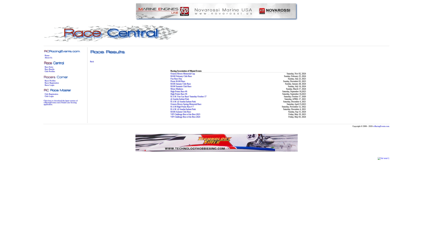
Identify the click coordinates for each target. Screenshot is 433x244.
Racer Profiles (50, 81)
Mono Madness (176, 89)
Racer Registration (52, 83)
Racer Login (49, 85)
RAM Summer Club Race (180, 86)
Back (92, 61)
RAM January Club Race (180, 84)
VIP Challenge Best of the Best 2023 (185, 114)
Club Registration (51, 94)
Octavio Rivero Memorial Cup (182, 73)
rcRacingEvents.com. (381, 126)
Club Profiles (50, 71)
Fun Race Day (176, 79)
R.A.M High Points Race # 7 (182, 106)
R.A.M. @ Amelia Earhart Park (183, 101)
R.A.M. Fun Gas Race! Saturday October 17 (188, 96)
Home (47, 55)
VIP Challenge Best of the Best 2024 (185, 117)
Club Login (49, 96)
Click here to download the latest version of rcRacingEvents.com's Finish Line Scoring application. (61, 102)
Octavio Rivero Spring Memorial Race (185, 104)
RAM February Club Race (181, 76)
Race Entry (49, 67)
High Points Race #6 (178, 91)
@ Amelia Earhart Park (179, 99)
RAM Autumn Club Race (180, 112)
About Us (48, 58)
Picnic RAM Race (177, 81)
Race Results (49, 69)
